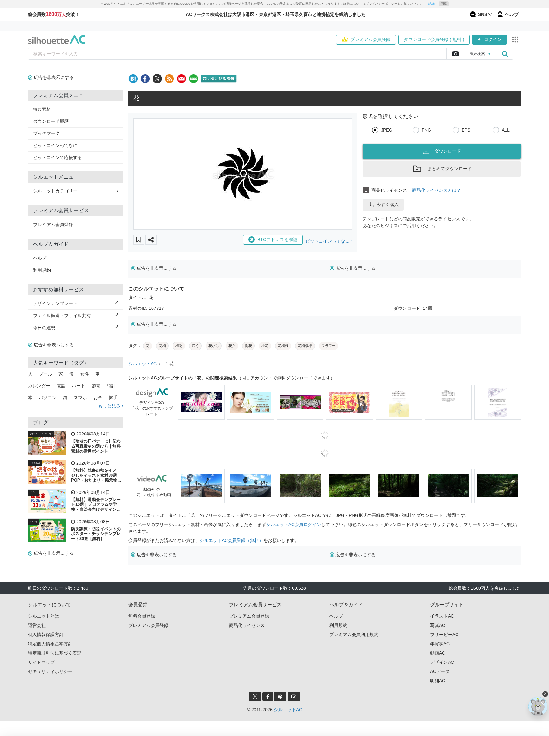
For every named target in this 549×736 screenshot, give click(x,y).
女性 (84, 374)
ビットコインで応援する (57, 157)
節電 (96, 385)
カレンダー (39, 385)
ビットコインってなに (55, 145)
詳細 (431, 3)
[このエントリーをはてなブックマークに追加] (133, 78)
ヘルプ (39, 257)
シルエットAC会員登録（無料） (231, 540)
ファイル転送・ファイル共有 (62, 315)
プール (45, 374)
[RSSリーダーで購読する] (169, 78)
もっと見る (110, 405)
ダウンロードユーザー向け (41, 434)
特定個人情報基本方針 (50, 643)
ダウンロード (447, 151)
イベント (33, 522)
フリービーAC (444, 634)
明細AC (437, 680)
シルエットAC (142, 363)
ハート (78, 385)
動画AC (437, 653)
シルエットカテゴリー (55, 190)
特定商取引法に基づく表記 (54, 653)
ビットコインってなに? (328, 241)
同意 (444, 3)
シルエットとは (43, 616)
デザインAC (442, 662)
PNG (426, 130)
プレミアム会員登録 (370, 39)
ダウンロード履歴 (51, 121)
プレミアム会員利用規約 (353, 634)
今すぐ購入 (387, 204)
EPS (466, 130)
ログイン (493, 39)
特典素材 (42, 109)
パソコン (48, 397)
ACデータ (440, 671)
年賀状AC (440, 643)
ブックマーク (46, 133)
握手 (113, 397)
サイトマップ (41, 662)
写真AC (437, 625)
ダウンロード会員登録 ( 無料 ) (434, 39)
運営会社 (37, 625)
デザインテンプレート (55, 303)
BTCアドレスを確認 (277, 239)
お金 (97, 397)
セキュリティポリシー (50, 671)
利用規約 (42, 270)
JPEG (386, 130)
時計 (111, 385)
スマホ (80, 397)
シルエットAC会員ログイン (293, 524)
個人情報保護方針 (46, 634)
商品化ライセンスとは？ (436, 190)
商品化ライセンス (247, 625)
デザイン (33, 492)
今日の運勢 (44, 327)
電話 (61, 385)
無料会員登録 (141, 616)
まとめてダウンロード (449, 168)
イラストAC (35, 463)
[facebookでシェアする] (145, 78)
